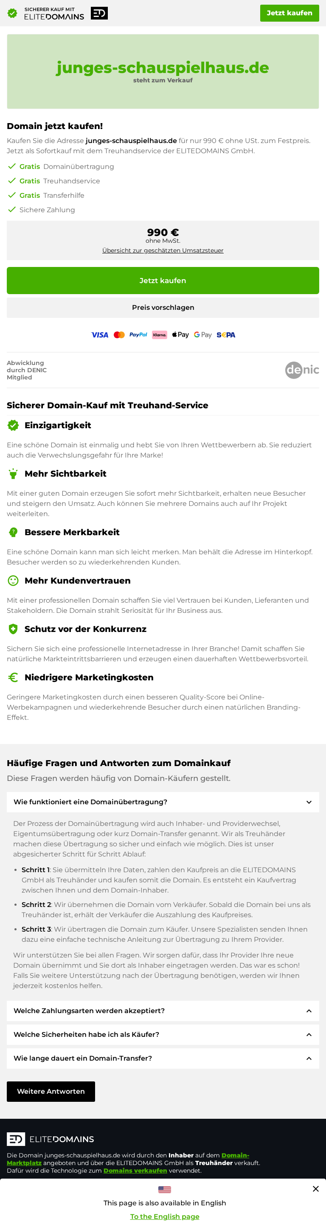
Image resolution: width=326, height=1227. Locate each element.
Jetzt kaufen (289, 13)
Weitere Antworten (51, 1091)
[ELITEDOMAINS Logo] (134, 1140)
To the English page (165, 1217)
